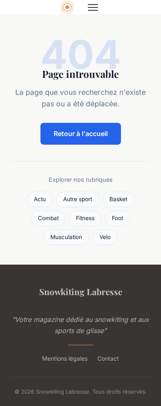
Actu (40, 199)
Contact (108, 358)
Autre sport (77, 199)
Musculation (66, 237)
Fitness (85, 218)
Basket (118, 199)
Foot (117, 218)
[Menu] (93, 7)
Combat (48, 218)
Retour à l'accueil (81, 133)
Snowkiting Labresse (80, 291)
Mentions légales (65, 358)
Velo (105, 237)
